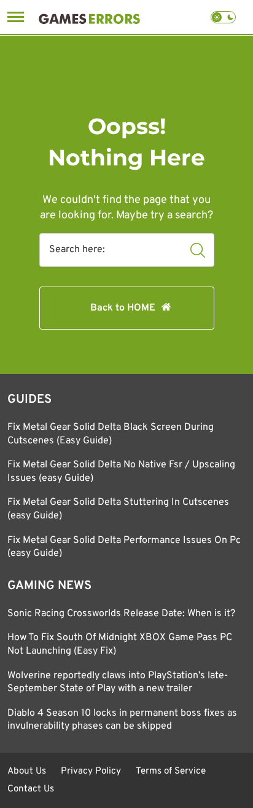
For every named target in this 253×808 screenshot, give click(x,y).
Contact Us (30, 789)
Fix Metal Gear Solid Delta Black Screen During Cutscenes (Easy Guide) (110, 434)
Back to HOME (122, 308)
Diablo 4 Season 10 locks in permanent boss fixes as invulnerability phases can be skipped (122, 720)
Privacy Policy (91, 771)
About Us (26, 771)
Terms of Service (171, 771)
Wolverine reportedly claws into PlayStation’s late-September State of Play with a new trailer (117, 682)
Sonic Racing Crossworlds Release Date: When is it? (121, 614)
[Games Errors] (89, 17)
